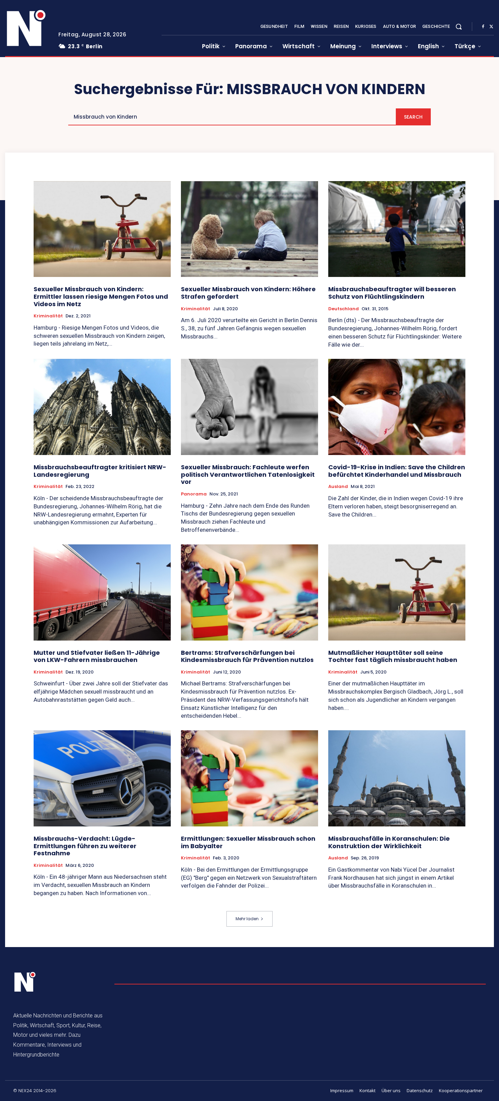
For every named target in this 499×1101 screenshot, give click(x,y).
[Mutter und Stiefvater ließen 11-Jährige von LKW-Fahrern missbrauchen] (102, 592)
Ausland (338, 486)
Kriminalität (48, 316)
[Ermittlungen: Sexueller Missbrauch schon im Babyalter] (249, 778)
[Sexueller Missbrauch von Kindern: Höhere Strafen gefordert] (249, 229)
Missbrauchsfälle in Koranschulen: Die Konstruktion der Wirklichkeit (389, 842)
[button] (458, 26)
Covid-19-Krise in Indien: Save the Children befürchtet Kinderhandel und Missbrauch (396, 471)
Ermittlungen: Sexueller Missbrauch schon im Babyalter (248, 842)
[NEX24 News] (26, 28)
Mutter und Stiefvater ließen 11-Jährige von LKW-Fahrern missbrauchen (97, 656)
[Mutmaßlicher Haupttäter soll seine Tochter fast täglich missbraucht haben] (396, 592)
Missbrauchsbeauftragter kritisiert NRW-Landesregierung (100, 471)
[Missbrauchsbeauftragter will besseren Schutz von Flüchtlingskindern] (396, 229)
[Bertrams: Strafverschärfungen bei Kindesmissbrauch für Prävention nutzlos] (249, 592)
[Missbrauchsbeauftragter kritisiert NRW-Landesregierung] (102, 407)
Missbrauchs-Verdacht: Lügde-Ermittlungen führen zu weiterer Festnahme (85, 845)
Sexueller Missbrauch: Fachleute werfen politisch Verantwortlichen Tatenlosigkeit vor (248, 474)
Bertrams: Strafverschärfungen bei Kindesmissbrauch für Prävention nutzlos (247, 656)
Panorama (194, 494)
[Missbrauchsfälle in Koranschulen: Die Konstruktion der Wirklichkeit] (396, 778)
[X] (491, 27)
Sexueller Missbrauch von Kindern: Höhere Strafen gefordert (248, 293)
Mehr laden (247, 919)
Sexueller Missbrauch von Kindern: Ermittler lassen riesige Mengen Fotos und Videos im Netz (101, 296)
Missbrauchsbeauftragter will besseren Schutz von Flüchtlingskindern (392, 293)
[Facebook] (483, 27)
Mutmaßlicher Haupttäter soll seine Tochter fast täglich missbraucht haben (392, 656)
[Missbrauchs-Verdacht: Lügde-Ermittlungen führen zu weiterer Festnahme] (102, 778)
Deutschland (343, 309)
